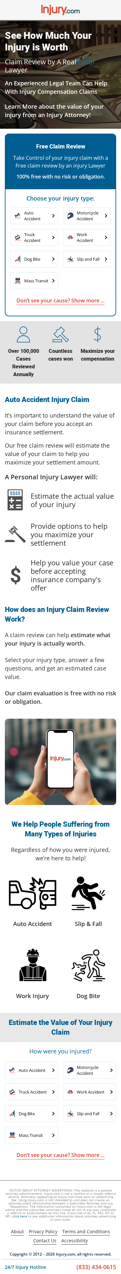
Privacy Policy (43, 1231)
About (17, 1231)
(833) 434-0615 (96, 1267)
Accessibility (74, 1240)
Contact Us (44, 1240)
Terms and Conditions (86, 1231)
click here (19, 1216)
